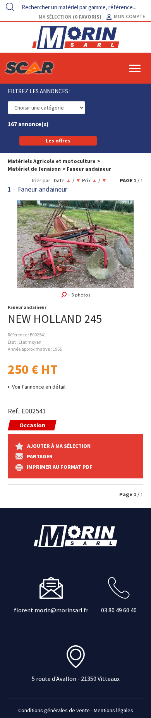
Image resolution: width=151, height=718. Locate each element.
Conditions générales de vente (54, 710)
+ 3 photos (78, 295)
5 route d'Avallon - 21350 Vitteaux (76, 678)
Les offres (58, 140)
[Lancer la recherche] (10, 7)
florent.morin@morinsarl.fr (51, 610)
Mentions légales (113, 710)
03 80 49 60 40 (119, 610)
